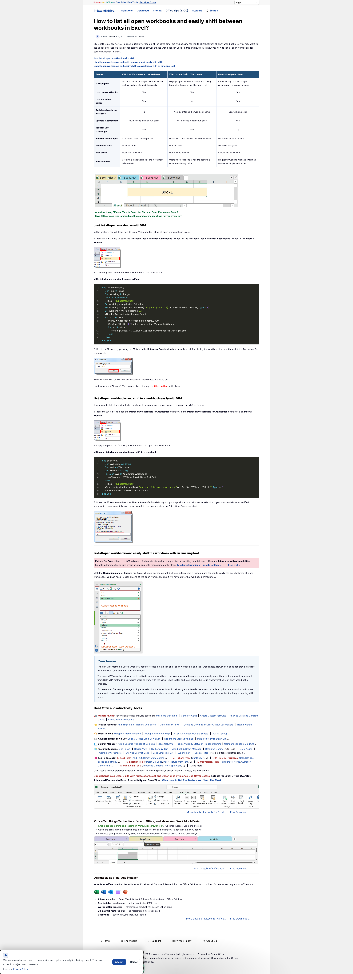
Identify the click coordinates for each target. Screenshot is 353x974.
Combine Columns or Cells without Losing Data (208, 724)
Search (213, 10)
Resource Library (214, 749)
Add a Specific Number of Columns (136, 743)
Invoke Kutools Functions (121, 719)
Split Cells (176, 765)
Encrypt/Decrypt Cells (137, 752)
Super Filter (184, 752)
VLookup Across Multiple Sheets (191, 733)
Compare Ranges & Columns (239, 743)
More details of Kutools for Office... (206, 918)
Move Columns (165, 743)
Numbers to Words (230, 761)
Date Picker (246, 749)
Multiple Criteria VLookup (127, 733)
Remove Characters (153, 758)
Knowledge (130, 940)
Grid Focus (124, 749)
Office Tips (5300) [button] (177, 10)
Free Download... (240, 812)
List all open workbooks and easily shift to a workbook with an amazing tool (134, 66)
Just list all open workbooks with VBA (114, 58)
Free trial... (234, 565)
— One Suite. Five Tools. (125, 2)
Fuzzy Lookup (220, 733)
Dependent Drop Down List (178, 738)
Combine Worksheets (110, 752)
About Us (211, 940)
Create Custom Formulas (213, 715)
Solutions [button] (127, 10)
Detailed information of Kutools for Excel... (199, 565)
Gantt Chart (198, 758)
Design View (140, 749)
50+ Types (181, 758)
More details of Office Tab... (210, 868)
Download (143, 10)
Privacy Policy (183, 940)
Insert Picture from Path (175, 761)
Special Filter (201, 752)
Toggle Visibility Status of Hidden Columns (198, 743)
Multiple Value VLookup (157, 733)
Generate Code (189, 715)
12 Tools (124, 758)
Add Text (137, 758)
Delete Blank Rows (169, 724)
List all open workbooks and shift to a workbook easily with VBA (128, 62)
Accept (119, 962)
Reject (134, 962)
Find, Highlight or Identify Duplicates (136, 724)
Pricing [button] (157, 10)
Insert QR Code (154, 761)
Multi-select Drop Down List (212, 738)
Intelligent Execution (166, 715)
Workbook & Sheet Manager (186, 749)
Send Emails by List (163, 752)
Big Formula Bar (159, 749)
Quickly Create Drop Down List (144, 738)
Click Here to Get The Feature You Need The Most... (192, 780)
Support (197, 10)
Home (106, 940)
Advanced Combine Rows (156, 765)
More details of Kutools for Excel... (206, 812)
